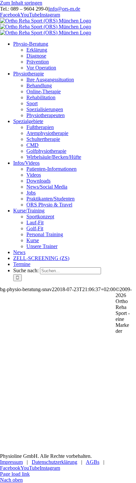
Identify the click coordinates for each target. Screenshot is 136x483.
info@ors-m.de (64, 9)
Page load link (15, 474)
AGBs (92, 462)
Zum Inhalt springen (21, 3)
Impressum (11, 462)
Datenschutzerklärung (54, 462)
